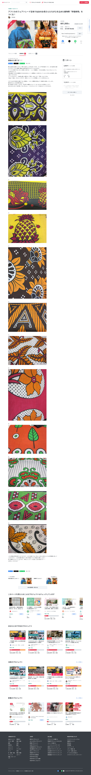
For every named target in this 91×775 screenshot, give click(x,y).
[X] (69, 41)
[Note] (81, 41)
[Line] (75, 41)
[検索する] (26, 2)
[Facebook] (63, 41)
